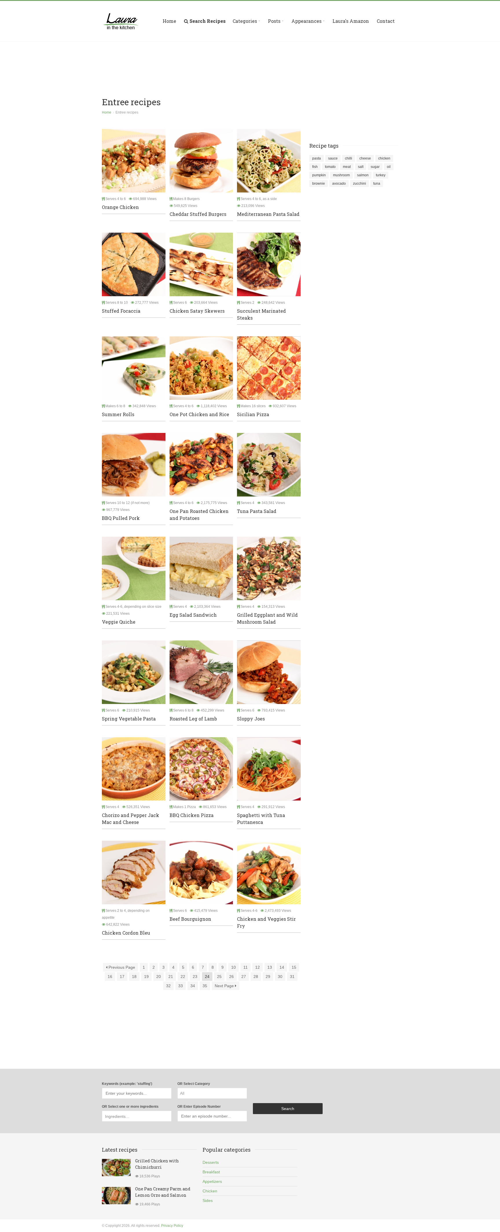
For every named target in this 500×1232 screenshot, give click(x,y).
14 (282, 967)
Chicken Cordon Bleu (126, 933)
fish (315, 167)
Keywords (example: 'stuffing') (127, 1084)
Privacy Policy (172, 1226)
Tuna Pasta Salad (256, 511)
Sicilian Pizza (253, 414)
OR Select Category (193, 1084)
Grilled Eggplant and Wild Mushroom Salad (267, 618)
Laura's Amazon (350, 21)
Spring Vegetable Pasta (129, 719)
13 (269, 967)
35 (205, 985)
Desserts (211, 1162)
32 (168, 985)
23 (195, 976)
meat (347, 167)
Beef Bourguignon (190, 919)
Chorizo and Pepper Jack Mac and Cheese (130, 818)
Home (169, 21)
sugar (375, 167)
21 (170, 976)
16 (110, 976)
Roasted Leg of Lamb (193, 719)
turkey (380, 175)
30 (280, 976)
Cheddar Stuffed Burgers (198, 214)
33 (180, 985)
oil (389, 167)
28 (255, 976)
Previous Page (121, 967)
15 (294, 967)
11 (245, 967)
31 (292, 976)
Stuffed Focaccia (121, 311)
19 (146, 976)
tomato (330, 167)
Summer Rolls (118, 414)
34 (192, 985)
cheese (365, 158)
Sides (208, 1200)
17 (122, 976)
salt (360, 167)
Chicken (210, 1191)
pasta (316, 158)
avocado (339, 183)
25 (219, 976)
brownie (318, 183)
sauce (333, 158)
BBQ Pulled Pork (121, 518)
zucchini (359, 183)
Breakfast (211, 1172)
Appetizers (212, 1181)
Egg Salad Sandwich (193, 615)
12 (257, 967)
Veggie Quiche (118, 622)
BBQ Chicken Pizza (192, 815)
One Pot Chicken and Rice (199, 414)
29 (268, 976)
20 (158, 976)
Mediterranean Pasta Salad (268, 214)
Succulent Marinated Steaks (261, 314)
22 (183, 976)
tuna (376, 183)
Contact (386, 21)
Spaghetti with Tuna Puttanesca (261, 818)
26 (231, 976)
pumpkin (319, 175)
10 (233, 967)
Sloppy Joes (251, 719)
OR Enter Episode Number (199, 1107)
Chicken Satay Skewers (197, 311)
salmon (363, 175)
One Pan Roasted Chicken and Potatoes (199, 514)
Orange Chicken (120, 207)
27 (243, 976)
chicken (384, 158)
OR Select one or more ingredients (130, 1107)
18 (134, 976)
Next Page (225, 985)
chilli (348, 158)
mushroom (341, 175)
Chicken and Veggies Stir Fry (266, 922)
